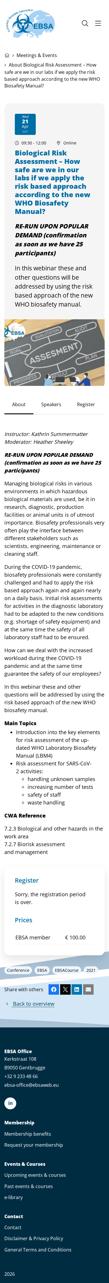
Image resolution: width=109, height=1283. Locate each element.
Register (86, 404)
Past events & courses (28, 1186)
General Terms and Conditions (38, 1250)
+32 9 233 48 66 (21, 1076)
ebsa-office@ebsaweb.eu (31, 1085)
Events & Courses (24, 1164)
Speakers (51, 404)
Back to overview (33, 1003)
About (19, 404)
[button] (54, 989)
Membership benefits (27, 1134)
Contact (13, 1217)
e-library (13, 1197)
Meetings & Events (37, 55)
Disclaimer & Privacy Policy (33, 1238)
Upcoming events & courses (35, 1175)
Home (7, 54)
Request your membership (33, 1145)
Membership (19, 1123)
